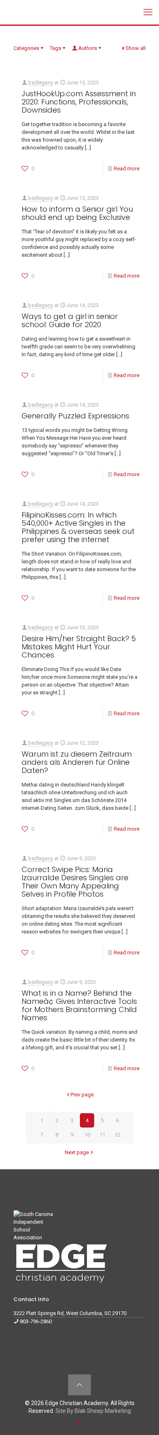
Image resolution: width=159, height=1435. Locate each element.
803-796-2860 (36, 1321)
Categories (26, 48)
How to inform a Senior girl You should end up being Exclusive (77, 213)
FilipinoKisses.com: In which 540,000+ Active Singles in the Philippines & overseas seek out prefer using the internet (78, 527)
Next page (77, 1152)
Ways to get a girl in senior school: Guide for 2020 (70, 320)
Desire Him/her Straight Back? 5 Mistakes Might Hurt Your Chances (79, 646)
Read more (126, 168)
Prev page (82, 1095)
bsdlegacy (40, 82)
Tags (55, 48)
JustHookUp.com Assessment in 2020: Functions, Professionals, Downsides (79, 101)
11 (102, 1135)
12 (117, 1135)
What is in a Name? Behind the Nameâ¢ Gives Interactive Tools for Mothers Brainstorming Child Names (79, 1005)
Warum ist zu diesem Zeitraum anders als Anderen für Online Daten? (77, 762)
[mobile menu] (148, 12)
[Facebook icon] (80, 1422)
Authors (87, 48)
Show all (136, 48)
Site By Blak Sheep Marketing (93, 1411)
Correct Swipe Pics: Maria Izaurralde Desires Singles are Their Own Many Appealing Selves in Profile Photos (75, 881)
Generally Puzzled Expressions (75, 416)
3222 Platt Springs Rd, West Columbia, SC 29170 (69, 1313)
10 (87, 1135)
